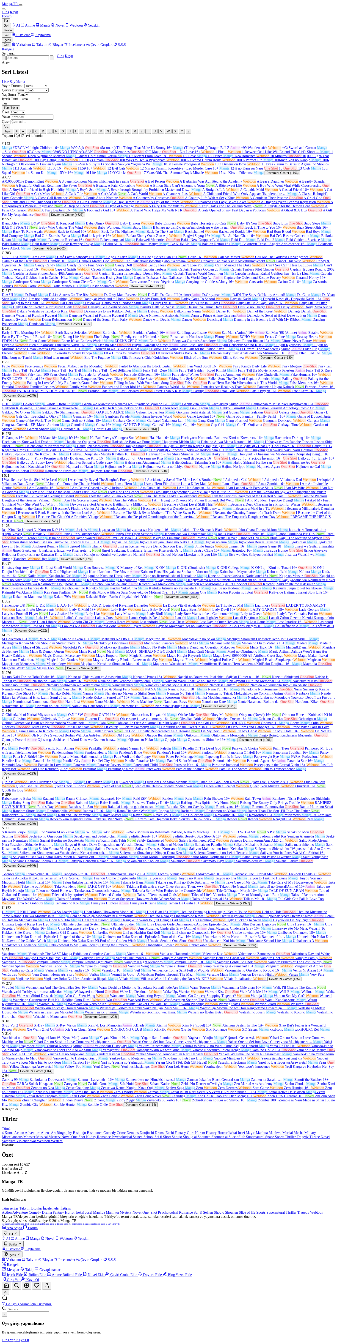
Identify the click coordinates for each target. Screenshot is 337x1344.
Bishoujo (80, 1133)
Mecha (299, 1133)
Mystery (55, 1137)
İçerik (7, 40)
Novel (66, 1137)
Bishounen (95, 1133)
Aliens (46, 1133)
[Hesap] (46, 1285)
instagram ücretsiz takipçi (13, 1224)
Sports (280, 1137)
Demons (133, 1133)
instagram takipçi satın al (96, 1224)
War (33, 1141)
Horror (223, 1133)
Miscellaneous (12, 1137)
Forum (6, 16)
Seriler (8, 30)
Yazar (6, 117)
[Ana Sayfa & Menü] (6, 1285)
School (149, 1137)
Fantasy (181, 1133)
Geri (6, 25)
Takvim (24, 1208)
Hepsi (7, 131)
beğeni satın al (78, 1224)
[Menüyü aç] (20, 5)
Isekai (233, 1133)
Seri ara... (9, 53)
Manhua (262, 1133)
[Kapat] (5, 1292)
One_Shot (149, 1212)
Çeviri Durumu (13, 90)
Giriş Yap (9, 1340)
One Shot (78, 1137)
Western (57, 1141)
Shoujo (177, 1137)
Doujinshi (147, 1133)
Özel (5, 112)
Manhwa (275, 1133)
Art (54, 1133)
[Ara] (51, 57)
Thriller (291, 1137)
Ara (6, 126)
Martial (288, 1133)
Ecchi (170, 1133)
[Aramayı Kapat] (4, 57)
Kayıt (14, 12)
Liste (6, 82)
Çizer (6, 121)
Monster (29, 1137)
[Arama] (16, 1285)
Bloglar (36, 1208)
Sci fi (159, 1137)
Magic (251, 1133)
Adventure (33, 1133)
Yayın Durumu (12, 86)
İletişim (66, 1208)
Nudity (91, 1137)
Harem (200, 1133)
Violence (23, 1141)
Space (270, 1137)
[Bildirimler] (36, 1285)
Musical (42, 1137)
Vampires (9, 1141)
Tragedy (303, 1137)
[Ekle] (26, 1285)
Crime (122, 1133)
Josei (242, 1133)
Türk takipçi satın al (34, 1224)
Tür (6, 20)
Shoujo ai (190, 1137)
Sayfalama (17, 82)
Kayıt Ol (22, 1340)
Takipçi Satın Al (64, 1224)
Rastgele (8, 49)
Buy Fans (112, 1224)
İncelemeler (51, 1208)
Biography (65, 1133)
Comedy (110, 1133)
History (212, 1133)
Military (310, 1133)
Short (167, 1137)
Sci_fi (198, 1212)
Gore (191, 1133)
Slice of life (237, 1137)
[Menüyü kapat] (4, 9)
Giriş (5, 12)
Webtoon (44, 1141)
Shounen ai (220, 1137)
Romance (104, 1137)
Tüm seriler (10, 1208)
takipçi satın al (49, 1224)
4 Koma (8, 1133)
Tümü (6, 1128)
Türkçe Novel (319, 1137)
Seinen (138, 1137)
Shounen (204, 1137)
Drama (160, 1133)
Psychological (122, 1137)
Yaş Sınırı (9, 94)
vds (118, 1224)
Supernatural (255, 1137)
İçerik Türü (10, 99)
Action (19, 1133)
